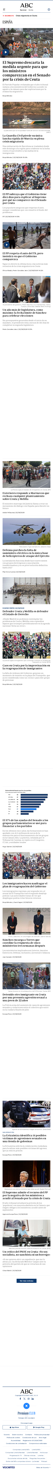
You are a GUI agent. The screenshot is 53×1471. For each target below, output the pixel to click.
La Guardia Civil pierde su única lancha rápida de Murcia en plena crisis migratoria (23, 138)
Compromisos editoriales (38, 1443)
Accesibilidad (15, 1440)
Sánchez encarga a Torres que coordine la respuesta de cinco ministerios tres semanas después (24, 942)
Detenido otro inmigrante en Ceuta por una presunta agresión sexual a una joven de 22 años (25, 997)
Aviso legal (42, 1437)
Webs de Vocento (42, 1467)
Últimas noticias (30, 1455)
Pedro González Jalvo (20, 270)
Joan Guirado (7, 957)
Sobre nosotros (17, 1435)
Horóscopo (44, 1452)
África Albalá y (8, 270)
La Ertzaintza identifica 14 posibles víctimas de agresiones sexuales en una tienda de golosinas (24, 1138)
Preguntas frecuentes (37, 1458)
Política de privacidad (41, 1435)
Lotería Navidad (32, 1452)
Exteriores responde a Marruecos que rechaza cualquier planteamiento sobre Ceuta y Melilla (26, 496)
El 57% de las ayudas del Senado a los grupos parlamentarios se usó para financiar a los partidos (25, 823)
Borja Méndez (7, 96)
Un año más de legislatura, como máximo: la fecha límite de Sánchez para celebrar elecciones (24, 312)
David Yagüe (18, 902)
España (7, 22)
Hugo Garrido (7, 847)
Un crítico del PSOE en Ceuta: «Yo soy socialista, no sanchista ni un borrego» (26, 1253)
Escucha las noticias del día (17, 1458)
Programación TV (16, 1455)
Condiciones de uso (29, 1437)
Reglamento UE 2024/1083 (32, 1440)
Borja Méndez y (8, 902)
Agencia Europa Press (10, 1214)
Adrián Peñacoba (9, 512)
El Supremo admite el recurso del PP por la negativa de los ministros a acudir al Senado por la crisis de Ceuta (26, 1195)
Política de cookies (13, 1437)
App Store (15, 1427)
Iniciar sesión (48, 9)
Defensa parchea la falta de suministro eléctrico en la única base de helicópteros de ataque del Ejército (26, 553)
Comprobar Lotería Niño (21, 1450)
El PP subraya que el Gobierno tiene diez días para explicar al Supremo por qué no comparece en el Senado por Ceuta (25, 199)
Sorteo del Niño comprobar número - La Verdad (22, 1461)
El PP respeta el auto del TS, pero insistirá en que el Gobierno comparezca (23, 256)
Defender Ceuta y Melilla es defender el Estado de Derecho (25, 613)
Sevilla (31, 10)
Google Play (39, 1427)
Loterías (40, 1455)
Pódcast (44, 1461)
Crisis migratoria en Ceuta (26, 16)
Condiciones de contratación (16, 1443)
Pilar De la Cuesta (9, 572)
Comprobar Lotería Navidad (15, 1452)
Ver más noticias (26, 1281)
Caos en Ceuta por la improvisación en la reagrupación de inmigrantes (26, 667)
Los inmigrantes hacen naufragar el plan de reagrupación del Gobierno (25, 885)
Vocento (7, 1435)
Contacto (28, 1435)
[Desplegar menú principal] (4, 9)
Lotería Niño (36, 1450)
